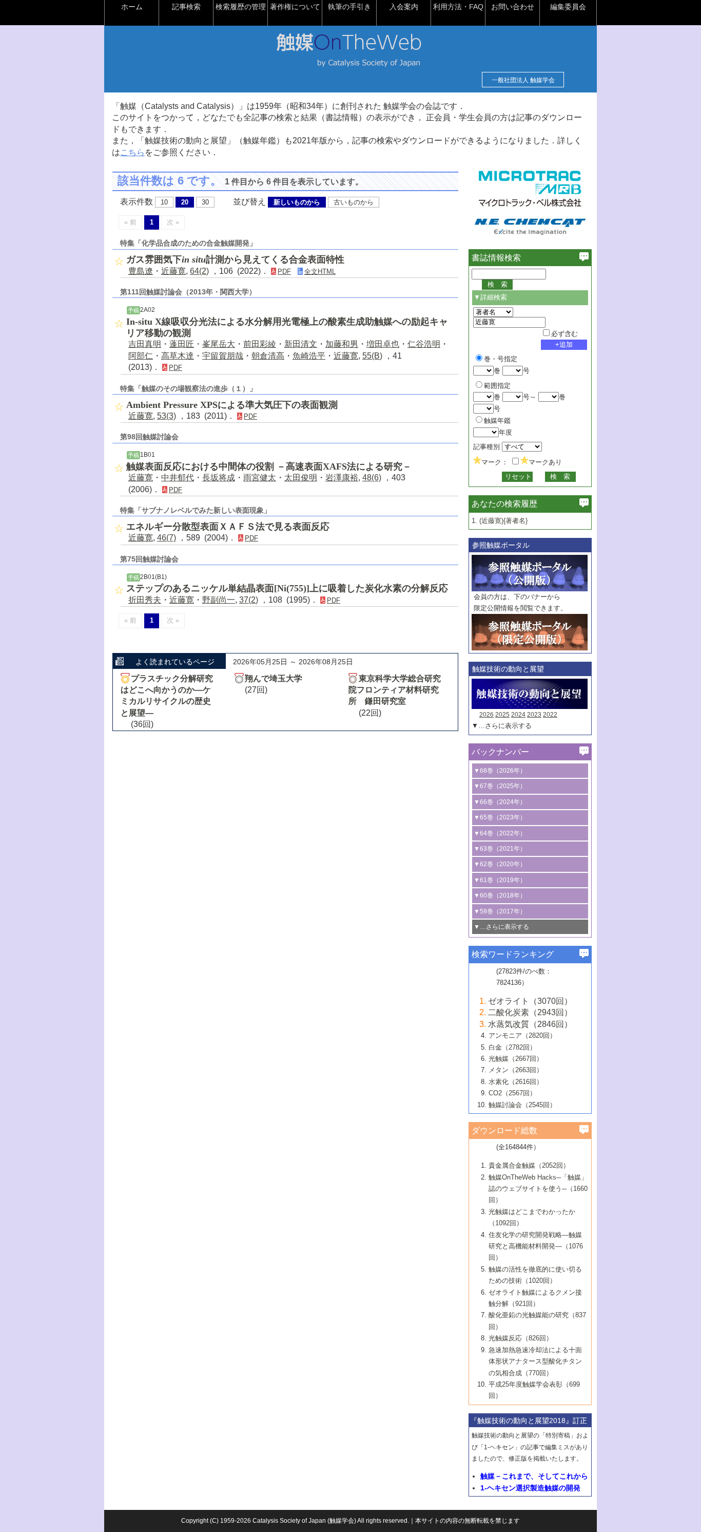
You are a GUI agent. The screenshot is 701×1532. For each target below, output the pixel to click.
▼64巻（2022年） (500, 833)
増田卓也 (382, 344)
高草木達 (177, 355)
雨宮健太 (259, 477)
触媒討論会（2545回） (522, 1105)
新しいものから (297, 202)
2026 (486, 714)
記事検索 (186, 7)
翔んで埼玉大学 (273, 678)
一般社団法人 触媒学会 (523, 80)
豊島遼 (140, 271)
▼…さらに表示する (502, 726)
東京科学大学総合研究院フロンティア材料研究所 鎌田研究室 (394, 690)
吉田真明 (144, 344)
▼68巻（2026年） (500, 770)
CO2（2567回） (512, 1093)
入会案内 (404, 7)
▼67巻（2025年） (500, 786)
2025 (502, 714)
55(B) (372, 355)
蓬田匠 (181, 344)
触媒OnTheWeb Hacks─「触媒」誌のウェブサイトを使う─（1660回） (538, 1188)
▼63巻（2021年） (500, 848)
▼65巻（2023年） (500, 817)
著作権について (295, 7)
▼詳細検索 (490, 297)
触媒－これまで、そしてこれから (534, 1476)
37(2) (248, 599)
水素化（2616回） (516, 1082)
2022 (550, 714)
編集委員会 (568, 7)
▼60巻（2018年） (500, 895)
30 (205, 202)
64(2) (199, 271)
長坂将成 (218, 477)
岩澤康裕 (341, 477)
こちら (132, 152)
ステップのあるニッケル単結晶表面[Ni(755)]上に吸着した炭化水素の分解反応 (287, 588)
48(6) (371, 477)
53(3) (166, 416)
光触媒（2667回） (516, 1058)
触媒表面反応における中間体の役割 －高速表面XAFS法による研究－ (269, 466)
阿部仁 (140, 355)
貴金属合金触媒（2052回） (529, 1165)
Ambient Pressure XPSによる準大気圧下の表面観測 (232, 405)
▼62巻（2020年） (500, 864)
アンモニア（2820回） (522, 1035)
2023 (534, 714)
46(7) (166, 537)
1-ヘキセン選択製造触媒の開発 (530, 1488)
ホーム (132, 7)
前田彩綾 (259, 344)
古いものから (354, 202)
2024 (518, 714)
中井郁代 (177, 477)
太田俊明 (300, 477)
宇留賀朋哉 (222, 355)
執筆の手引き (349, 7)
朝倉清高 (267, 355)
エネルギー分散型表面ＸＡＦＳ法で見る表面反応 (227, 526)
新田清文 (300, 344)
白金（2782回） (512, 1047)
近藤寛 (173, 271)
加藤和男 (341, 344)
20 (184, 202)
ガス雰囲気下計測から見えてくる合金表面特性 (235, 259)
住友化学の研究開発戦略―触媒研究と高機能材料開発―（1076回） (536, 1246)
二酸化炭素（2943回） (530, 1012)
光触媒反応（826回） (521, 1338)
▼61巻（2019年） (500, 880)
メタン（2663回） (516, 1070)
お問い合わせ (512, 7)
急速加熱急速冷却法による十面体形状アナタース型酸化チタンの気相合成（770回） (535, 1361)
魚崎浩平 (309, 355)
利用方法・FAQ (458, 7)
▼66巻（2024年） (500, 802)
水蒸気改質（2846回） (530, 1024)
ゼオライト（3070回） (530, 1001)
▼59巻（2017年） (500, 911)
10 (164, 202)
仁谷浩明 (423, 344)
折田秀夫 (144, 599)
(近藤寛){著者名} (503, 521)
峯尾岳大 (218, 344)
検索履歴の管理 (241, 7)
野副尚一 (218, 599)
